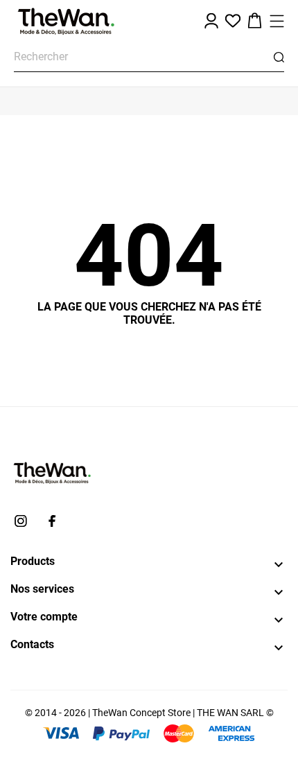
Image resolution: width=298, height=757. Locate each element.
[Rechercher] (278, 57)
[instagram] (21, 521)
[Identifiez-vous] (211, 20)
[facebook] (52, 521)
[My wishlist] (232, 21)
